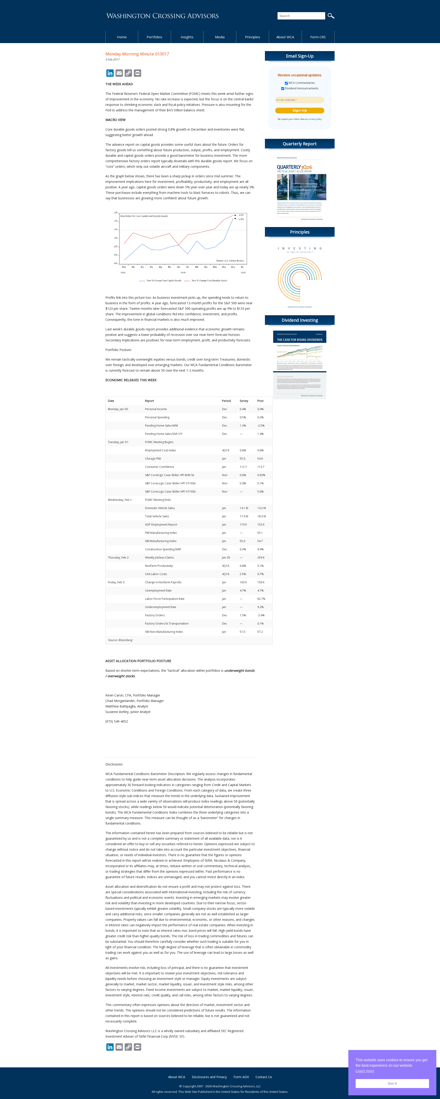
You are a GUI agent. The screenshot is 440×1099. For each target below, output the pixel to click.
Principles (252, 37)
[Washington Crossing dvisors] (162, 15)
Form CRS (318, 37)
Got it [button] (392, 1083)
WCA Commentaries (301, 83)
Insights (187, 37)
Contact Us (264, 1077)
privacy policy (315, 119)
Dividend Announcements (301, 88)
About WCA (285, 37)
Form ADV (241, 1077)
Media (220, 37)
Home (122, 37)
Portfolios (154, 37)
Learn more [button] (365, 1071)
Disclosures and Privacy (209, 1077)
